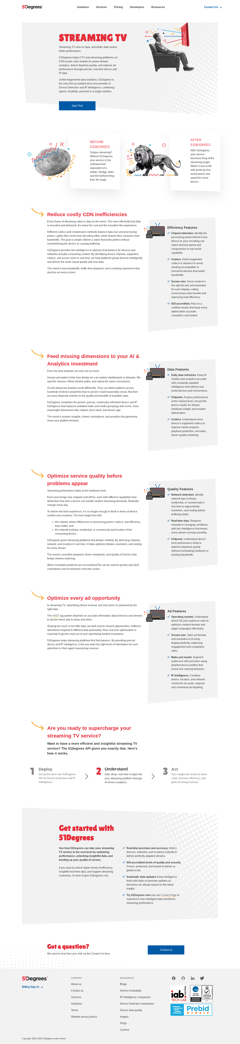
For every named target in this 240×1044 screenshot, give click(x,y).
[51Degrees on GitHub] (183, 979)
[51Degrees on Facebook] (174, 979)
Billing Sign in (30, 986)
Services (101, 7)
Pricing (118, 7)
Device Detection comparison (137, 1003)
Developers (137, 7)
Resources (158, 7)
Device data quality (131, 1010)
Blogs (123, 984)
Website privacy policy (84, 1016)
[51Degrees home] (35, 979)
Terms (74, 1010)
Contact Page (169, 895)
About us (76, 984)
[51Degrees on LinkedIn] (193, 979)
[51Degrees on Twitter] (202, 979)
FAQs (123, 1023)
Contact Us (211, 7)
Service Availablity (130, 990)
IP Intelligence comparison (135, 997)
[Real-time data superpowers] (35, 7)
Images (124, 1016)
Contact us (166, 949)
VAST (55, 615)
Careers (124, 1029)
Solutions (83, 7)
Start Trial (77, 105)
